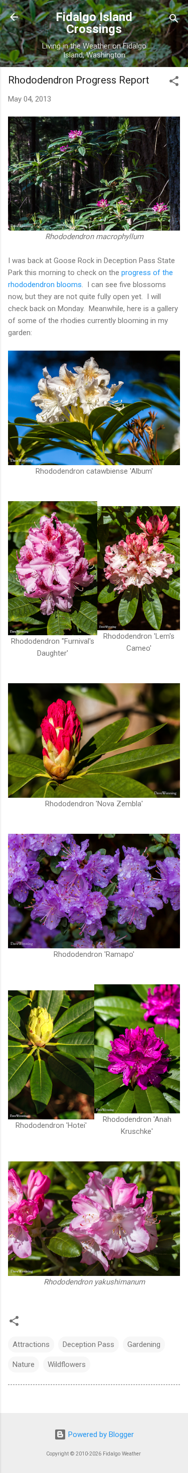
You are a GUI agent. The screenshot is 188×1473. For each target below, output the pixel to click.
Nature (24, 1364)
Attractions (31, 1344)
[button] (174, 83)
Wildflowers (67, 1364)
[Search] (174, 20)
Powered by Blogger (100, 1434)
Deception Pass (88, 1344)
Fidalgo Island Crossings (94, 23)
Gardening (143, 1344)
